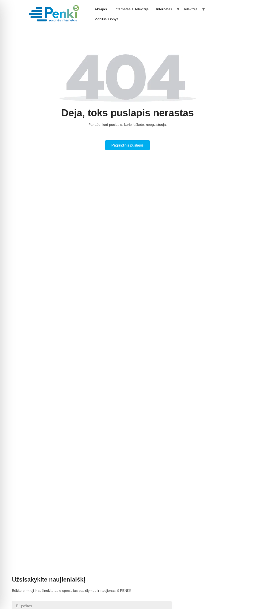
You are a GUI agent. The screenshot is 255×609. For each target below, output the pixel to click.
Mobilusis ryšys (106, 19)
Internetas (164, 9)
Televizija (190, 9)
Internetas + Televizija (132, 9)
